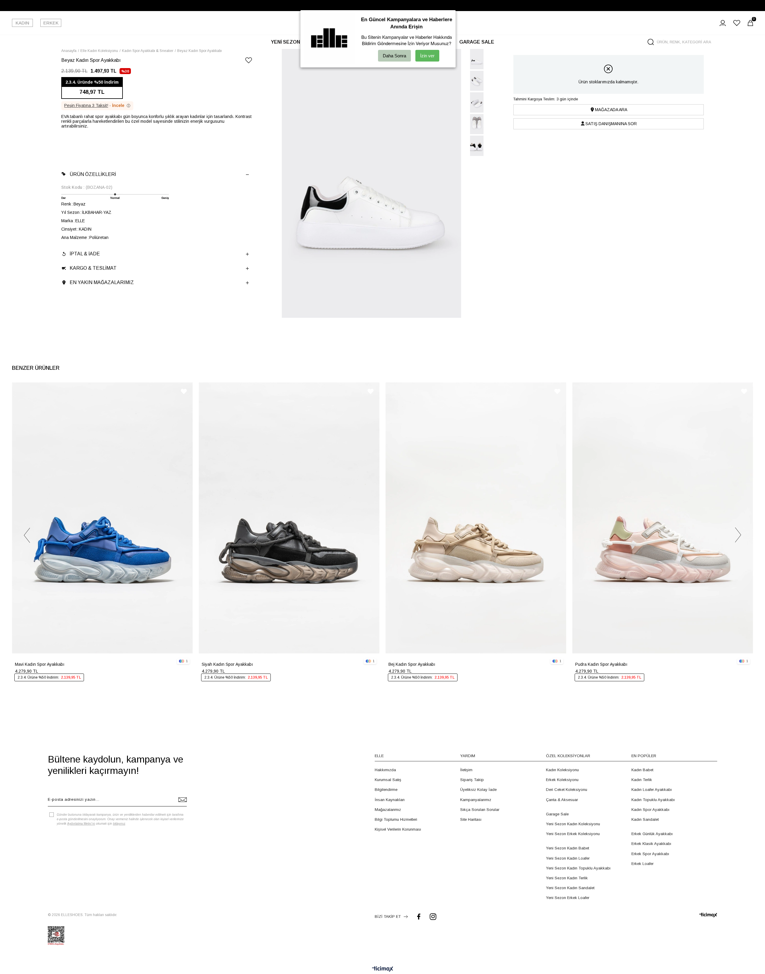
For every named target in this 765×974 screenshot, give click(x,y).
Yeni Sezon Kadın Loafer (568, 858)
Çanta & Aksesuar (562, 799)
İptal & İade (85, 253)
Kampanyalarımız (475, 799)
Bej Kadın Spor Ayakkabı (411, 664)
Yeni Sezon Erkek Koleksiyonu (573, 834)
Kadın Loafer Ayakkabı (651, 789)
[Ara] (651, 42)
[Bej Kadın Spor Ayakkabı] (475, 518)
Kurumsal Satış (388, 779)
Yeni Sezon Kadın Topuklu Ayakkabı (578, 868)
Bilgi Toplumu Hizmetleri (396, 819)
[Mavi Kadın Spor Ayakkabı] (102, 518)
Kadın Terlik (641, 779)
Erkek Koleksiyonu (562, 779)
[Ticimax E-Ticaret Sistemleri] (382, 969)
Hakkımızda (385, 770)
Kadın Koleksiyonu (562, 770)
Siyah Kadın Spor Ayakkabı (227, 664)
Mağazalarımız (388, 809)
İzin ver (427, 55)
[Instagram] (433, 916)
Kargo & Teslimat (93, 268)
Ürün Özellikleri (93, 174)
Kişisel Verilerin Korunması (398, 829)
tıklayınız (119, 823)
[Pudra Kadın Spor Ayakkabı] (662, 518)
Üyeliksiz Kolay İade (478, 789)
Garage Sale (557, 814)
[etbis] (56, 935)
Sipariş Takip (472, 779)
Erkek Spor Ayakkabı (650, 854)
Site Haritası (470, 819)
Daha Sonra (394, 55)
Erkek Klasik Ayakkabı (651, 843)
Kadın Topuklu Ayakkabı (653, 799)
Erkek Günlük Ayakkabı (652, 834)
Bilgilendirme (386, 789)
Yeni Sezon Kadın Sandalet (570, 888)
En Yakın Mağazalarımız (102, 282)
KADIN (22, 22)
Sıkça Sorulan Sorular (479, 809)
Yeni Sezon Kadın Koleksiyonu (573, 824)
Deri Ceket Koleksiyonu (566, 789)
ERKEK (51, 22)
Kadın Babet (642, 770)
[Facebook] (419, 916)
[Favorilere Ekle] (248, 61)
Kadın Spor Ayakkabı (650, 809)
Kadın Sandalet (645, 819)
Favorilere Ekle (184, 391)
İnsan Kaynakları (390, 799)
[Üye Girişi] (723, 23)
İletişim (466, 770)
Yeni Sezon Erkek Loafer (567, 897)
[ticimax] (708, 915)
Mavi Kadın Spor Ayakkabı (39, 664)
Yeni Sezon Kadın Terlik (567, 878)
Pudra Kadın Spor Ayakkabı (601, 664)
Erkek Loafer (642, 863)
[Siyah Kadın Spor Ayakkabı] (289, 518)
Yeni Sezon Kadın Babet (567, 848)
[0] (750, 23)
